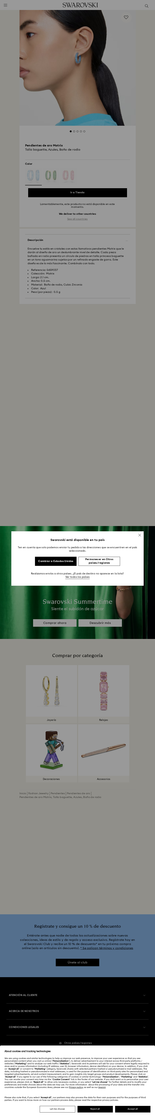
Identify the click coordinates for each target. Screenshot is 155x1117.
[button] (139, 535)
